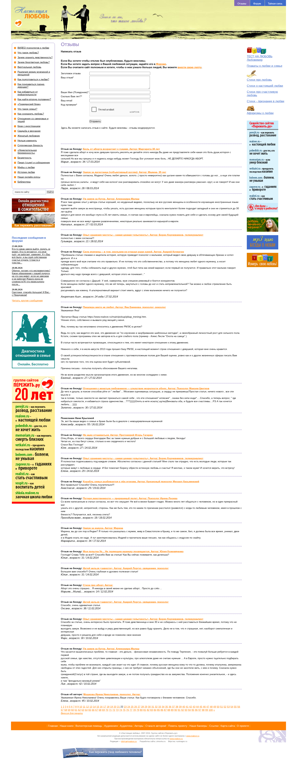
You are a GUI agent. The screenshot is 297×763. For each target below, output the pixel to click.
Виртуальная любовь (29, 67)
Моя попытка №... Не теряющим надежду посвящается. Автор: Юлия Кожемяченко (133, 551)
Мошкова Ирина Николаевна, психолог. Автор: (112, 694)
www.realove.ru (192, 736)
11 (84, 706)
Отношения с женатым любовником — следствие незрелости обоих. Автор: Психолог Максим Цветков (146, 388)
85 (158, 710)
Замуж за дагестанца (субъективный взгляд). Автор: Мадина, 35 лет (124, 172)
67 (96, 710)
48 (211, 706)
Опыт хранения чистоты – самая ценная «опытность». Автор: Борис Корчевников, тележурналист (143, 234)
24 (128, 706)
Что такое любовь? (28, 52)
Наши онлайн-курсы (29, 177)
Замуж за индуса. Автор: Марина (103, 528)
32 (156, 706)
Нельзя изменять (27, 140)
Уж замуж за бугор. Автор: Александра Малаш (111, 198)
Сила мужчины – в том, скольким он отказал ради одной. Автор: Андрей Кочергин (133, 251)
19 (111, 706)
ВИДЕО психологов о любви (33, 47)
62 (79, 710)
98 (203, 710)
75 (124, 710)
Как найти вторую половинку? (34, 99)
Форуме (160, 64)
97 (199, 710)
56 (238, 706)
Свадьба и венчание (29, 131)
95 (192, 710)
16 (101, 706)
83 (151, 710)
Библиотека (24, 181)
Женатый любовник (29, 135)
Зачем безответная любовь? (34, 62)
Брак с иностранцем (29, 126)
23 (125, 706)
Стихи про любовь (259, 79)
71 (110, 710)
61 (76, 710)
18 (108, 706)
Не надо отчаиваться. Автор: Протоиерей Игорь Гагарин (118, 435)
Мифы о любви (26, 167)
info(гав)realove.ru (129, 741)
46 (204, 706)
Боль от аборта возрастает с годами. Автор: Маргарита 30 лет (121, 149)
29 (146, 706)
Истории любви (26, 172)
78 (134, 710)
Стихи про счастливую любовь (262, 93)
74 (120, 710)
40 (183, 706)
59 (69, 710)
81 (144, 710)
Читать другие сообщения (27, 300)
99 (206, 710)
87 (165, 710)
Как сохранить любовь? (31, 113)
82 (148, 710)
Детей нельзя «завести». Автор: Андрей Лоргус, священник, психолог (126, 568)
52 (225, 706)
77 (131, 710)
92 (182, 710)
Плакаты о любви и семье (264, 66)
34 (163, 706)
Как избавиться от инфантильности (28, 93)
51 (221, 706)
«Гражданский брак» (29, 104)
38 (176, 706)
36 (170, 706)
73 (117, 710)
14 (94, 706)
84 (155, 710)
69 (103, 710)
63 (82, 710)
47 (207, 706)
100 (211, 710)
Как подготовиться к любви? (33, 79)
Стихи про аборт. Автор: (98, 585)
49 (214, 706)
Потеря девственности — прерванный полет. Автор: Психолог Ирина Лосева (130, 498)
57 (62, 710)
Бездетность (24, 157)
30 (149, 706)
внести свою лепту (189, 67)
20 (115, 706)
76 (127, 710)
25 (132, 706)
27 (139, 706)
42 (190, 706)
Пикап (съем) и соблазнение (34, 162)
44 (197, 706)
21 (118, 706)
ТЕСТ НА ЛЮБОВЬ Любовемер (259, 58)
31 (152, 706)
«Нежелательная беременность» (27, 151)
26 (135, 706)
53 (228, 706)
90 (175, 710)
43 (194, 706)
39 (180, 706)
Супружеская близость (30, 145)
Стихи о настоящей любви (265, 85)
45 (201, 706)
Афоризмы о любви (260, 113)
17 (104, 706)
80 (141, 710)
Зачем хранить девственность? (35, 57)
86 (162, 710)
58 (65, 710)
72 (113, 710)
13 (91, 706)
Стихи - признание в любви (265, 101)
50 (218, 706)
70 (107, 710)
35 (166, 706)
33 (159, 706)
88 (168, 710)
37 (173, 706)
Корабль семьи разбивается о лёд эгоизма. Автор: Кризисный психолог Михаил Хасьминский (141, 481)
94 (189, 710)
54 (231, 706)
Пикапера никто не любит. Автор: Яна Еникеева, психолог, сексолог (124, 307)
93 (186, 710)
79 (137, 710)
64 (86, 710)
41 (187, 706)
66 (93, 710)
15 (97, 706)
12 (87, 706)
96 (196, 710)
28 (142, 706)
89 (172, 710)
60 (72, 710)
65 (89, 710)
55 (235, 706)
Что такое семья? (27, 109)
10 (80, 706)
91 (179, 710)
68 (100, 710)
